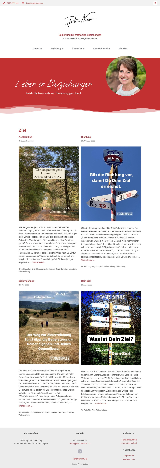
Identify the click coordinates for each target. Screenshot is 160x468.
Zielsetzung (120, 266)
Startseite (37, 48)
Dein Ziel (86, 281)
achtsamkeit (26, 269)
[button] (155, 3)
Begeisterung (27, 412)
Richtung (86, 137)
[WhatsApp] (80, 451)
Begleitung (56, 48)
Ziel (62, 269)
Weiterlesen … (39, 262)
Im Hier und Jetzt (53, 269)
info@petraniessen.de (80, 443)
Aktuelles (123, 48)
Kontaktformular (79, 459)
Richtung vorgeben (91, 266)
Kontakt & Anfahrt (101, 48)
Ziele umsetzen (70, 269)
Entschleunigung (38, 269)
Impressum (129, 455)
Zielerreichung (24, 272)
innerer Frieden (50, 412)
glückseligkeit (38, 412)
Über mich (77, 48)
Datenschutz (129, 459)
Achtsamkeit (25, 137)
